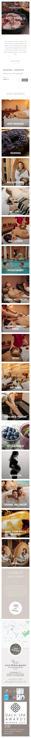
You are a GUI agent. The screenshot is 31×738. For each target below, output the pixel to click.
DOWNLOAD (13, 729)
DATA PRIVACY (18, 731)
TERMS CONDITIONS (9, 731)
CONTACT (6, 729)
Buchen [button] (25, 80)
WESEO (11, 733)
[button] (15, 79)
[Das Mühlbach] (16, 6)
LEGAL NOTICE (20, 729)
